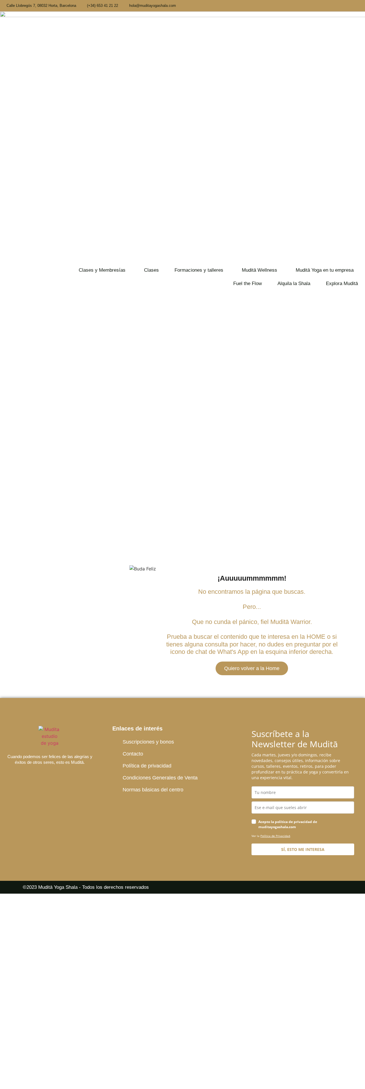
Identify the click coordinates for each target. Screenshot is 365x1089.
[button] (103, 270)
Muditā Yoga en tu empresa (325, 270)
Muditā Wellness (259, 270)
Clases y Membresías (102, 270)
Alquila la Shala (293, 283)
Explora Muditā (342, 283)
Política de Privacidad (275, 836)
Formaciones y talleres (199, 270)
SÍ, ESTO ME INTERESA (303, 849)
